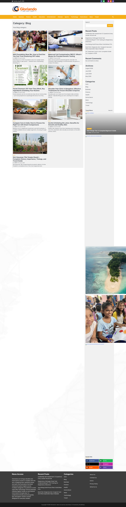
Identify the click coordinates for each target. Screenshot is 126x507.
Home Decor (83, 17)
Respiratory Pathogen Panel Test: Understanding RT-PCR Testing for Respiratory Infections (99, 39)
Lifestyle (60, 17)
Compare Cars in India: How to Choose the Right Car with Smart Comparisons (29, 124)
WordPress (82, 504)
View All (110, 110)
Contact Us (93, 478)
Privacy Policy (94, 484)
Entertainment (51, 17)
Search (88, 22)
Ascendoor (69, 504)
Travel (97, 17)
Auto (87, 84)
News (91, 17)
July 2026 (88, 71)
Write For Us (93, 487)
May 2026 (88, 76)
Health (35, 17)
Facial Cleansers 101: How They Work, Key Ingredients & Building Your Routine (29, 89)
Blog (14, 52)
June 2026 (89, 74)
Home (15, 17)
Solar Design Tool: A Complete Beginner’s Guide (101, 130)
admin (16, 58)
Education (42, 17)
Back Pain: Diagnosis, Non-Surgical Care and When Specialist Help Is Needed (98, 48)
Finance (28, 17)
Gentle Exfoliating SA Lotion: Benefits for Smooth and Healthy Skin (63, 124)
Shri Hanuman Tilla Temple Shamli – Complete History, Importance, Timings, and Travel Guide (29, 159)
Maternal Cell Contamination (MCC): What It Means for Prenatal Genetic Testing (64, 55)
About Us (92, 474)
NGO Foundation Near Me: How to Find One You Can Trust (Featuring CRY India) (29, 55)
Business (21, 17)
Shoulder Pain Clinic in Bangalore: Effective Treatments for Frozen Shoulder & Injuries (64, 89)
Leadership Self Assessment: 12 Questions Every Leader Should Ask (50, 477)
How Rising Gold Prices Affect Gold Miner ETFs (99, 44)
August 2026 (89, 68)
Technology (74, 17)
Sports (67, 17)
